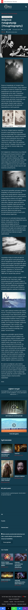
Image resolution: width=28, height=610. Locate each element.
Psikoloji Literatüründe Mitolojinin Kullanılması (19, 565)
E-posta (3, 521)
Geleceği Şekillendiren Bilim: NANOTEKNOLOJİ (20, 582)
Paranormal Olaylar (12, 13)
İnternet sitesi (4, 527)
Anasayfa (5, 13)
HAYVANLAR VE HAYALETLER (5, 455)
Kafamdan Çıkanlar (21, 604)
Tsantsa (17, 453)
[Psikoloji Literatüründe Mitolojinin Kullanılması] (21, 557)
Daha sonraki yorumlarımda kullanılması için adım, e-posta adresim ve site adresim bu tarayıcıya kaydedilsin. (13, 536)
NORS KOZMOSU (5, 580)
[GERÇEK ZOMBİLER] (21, 467)
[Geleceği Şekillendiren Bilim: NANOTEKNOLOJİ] (21, 575)
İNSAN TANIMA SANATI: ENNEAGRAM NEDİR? (7, 563)
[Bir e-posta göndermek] (10, 29)
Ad (2, 514)
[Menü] (2, 7)
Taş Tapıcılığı (7, 1)
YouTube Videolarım (11, 604)
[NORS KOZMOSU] (7, 575)
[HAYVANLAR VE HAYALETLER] (7, 448)
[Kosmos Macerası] (8, 6)
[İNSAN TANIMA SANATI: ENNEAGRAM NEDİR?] (7, 557)
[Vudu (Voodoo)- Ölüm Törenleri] (7, 468)
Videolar (4, 604)
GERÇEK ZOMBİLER (20, 476)
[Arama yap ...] (26, 7)
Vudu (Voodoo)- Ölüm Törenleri (6, 479)
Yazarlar (11, 601)
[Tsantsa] (21, 448)
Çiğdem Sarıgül (6, 29)
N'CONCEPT (16, 599)
